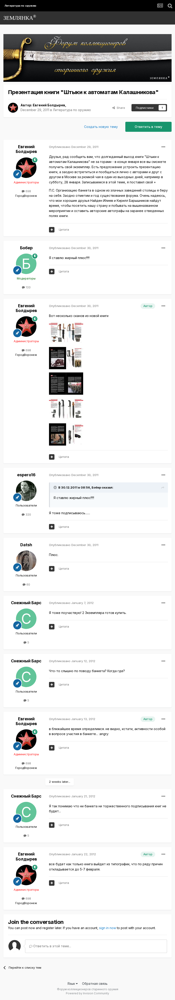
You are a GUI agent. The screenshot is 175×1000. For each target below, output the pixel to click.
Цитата (64, 229)
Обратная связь (95, 983)
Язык (71, 983)
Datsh (26, 544)
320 (28, 514)
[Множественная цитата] (51, 229)
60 (28, 584)
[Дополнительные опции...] (163, 147)
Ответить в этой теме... (51, 946)
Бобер (26, 247)
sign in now (107, 928)
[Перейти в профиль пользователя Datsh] (26, 561)
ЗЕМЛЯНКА (19, 17)
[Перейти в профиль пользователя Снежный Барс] (26, 618)
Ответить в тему (148, 127)
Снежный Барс (26, 602)
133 (28, 287)
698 (28, 191)
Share (120, 108)
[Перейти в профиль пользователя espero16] (26, 491)
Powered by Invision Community (87, 993)
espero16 (26, 474)
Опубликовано (73, 147)
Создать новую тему (101, 127)
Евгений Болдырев (49, 105)
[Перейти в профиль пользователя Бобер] (26, 264)
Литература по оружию (72, 110)
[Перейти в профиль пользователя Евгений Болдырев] (13, 108)
